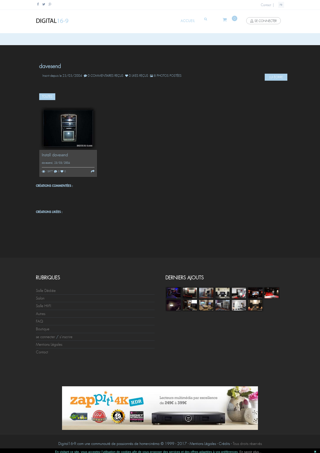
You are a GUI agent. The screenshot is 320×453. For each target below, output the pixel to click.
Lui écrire (276, 77)
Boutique (42, 329)
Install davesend (55, 155)
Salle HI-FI (43, 305)
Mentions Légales (49, 344)
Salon (40, 298)
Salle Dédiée (46, 290)
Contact (266, 5)
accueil (188, 21)
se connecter (265, 21)
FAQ (39, 321)
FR (281, 5)
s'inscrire (66, 336)
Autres (40, 313)
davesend (47, 163)
